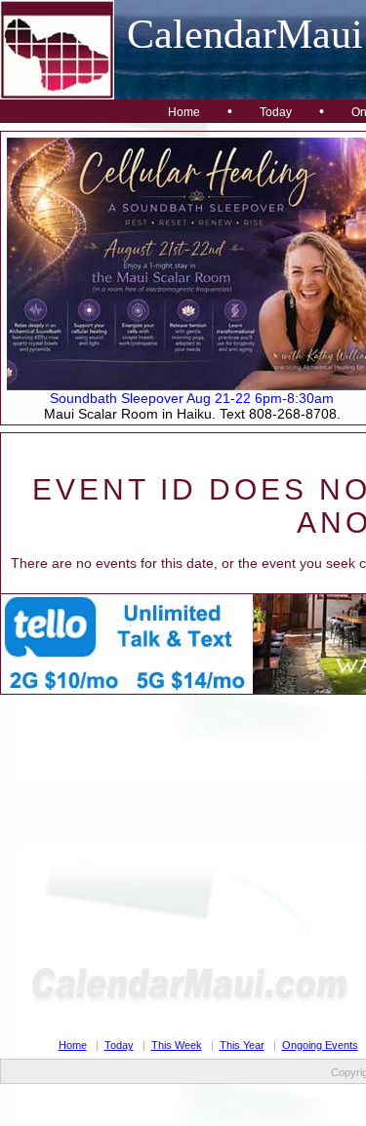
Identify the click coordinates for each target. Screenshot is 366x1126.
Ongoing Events (320, 1045)
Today (276, 112)
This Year (242, 1045)
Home (184, 112)
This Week (176, 1045)
